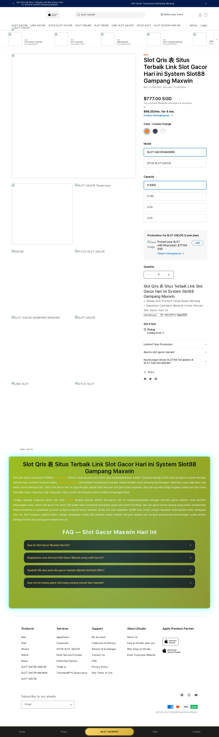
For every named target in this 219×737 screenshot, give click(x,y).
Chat (155, 732)
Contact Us (98, 655)
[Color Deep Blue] (155, 131)
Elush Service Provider (69, 655)
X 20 (149, 218)
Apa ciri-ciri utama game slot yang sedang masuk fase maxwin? (65, 583)
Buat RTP (182, 315)
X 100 (150, 196)
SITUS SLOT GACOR (60, 25)
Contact (196, 732)
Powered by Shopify (188, 712)
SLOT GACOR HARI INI (167, 25)
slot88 (69, 500)
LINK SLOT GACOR (123, 25)
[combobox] (110, 15)
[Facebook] (146, 379)
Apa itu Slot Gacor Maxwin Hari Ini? (48, 545)
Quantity (149, 266)
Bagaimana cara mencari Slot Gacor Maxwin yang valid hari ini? (65, 557)
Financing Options (67, 661)
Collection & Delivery (104, 643)
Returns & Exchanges (104, 649)
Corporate (62, 643)
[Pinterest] (156, 379)
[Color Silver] (162, 131)
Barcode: (168, 87)
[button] (20, 25)
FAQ (94, 661)
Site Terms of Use (102, 673)
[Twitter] (151, 379)
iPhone (25, 649)
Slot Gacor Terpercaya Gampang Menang (152, 3)
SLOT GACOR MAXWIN (160, 152)
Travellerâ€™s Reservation (72, 673)
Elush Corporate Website (141, 655)
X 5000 (151, 185)
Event (22, 732)
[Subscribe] (70, 705)
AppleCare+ (63, 637)
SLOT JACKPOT (110, 731)
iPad (23, 643)
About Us (132, 637)
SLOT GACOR (20, 25)
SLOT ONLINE (83, 25)
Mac (23, 637)
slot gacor (61, 477)
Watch (25, 655)
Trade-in (61, 667)
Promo (64, 732)
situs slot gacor (68, 482)
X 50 (150, 207)
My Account (99, 637)
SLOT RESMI (101, 25)
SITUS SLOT (144, 25)
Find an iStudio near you (141, 643)
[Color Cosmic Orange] (147, 131)
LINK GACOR (38, 25)
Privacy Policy (100, 667)
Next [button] (205, 3)
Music (24, 661)
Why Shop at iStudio (139, 649)
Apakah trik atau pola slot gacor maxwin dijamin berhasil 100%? (66, 570)
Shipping (163, 103)
